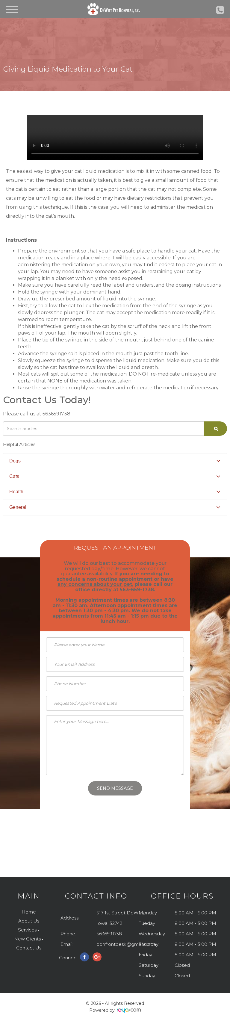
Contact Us (28, 948)
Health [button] (16, 491)
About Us (28, 921)
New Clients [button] (27, 939)
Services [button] (27, 930)
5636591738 (109, 934)
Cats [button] (14, 476)
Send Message (115, 788)
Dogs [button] (15, 460)
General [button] (17, 507)
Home (29, 912)
